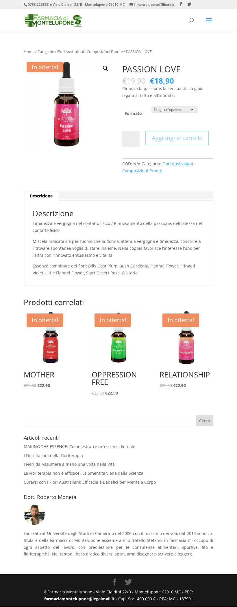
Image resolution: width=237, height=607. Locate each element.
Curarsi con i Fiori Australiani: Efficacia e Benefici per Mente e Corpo (90, 482)
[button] (105, 68)
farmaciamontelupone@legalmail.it (80, 599)
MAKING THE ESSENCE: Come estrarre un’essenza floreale (79, 446)
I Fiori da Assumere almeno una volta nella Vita (69, 464)
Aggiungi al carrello (177, 138)
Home (29, 51)
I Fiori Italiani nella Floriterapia (53, 455)
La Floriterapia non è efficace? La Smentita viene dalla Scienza (83, 473)
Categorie (46, 51)
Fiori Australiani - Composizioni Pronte (90, 51)
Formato (133, 113)
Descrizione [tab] (41, 196)
